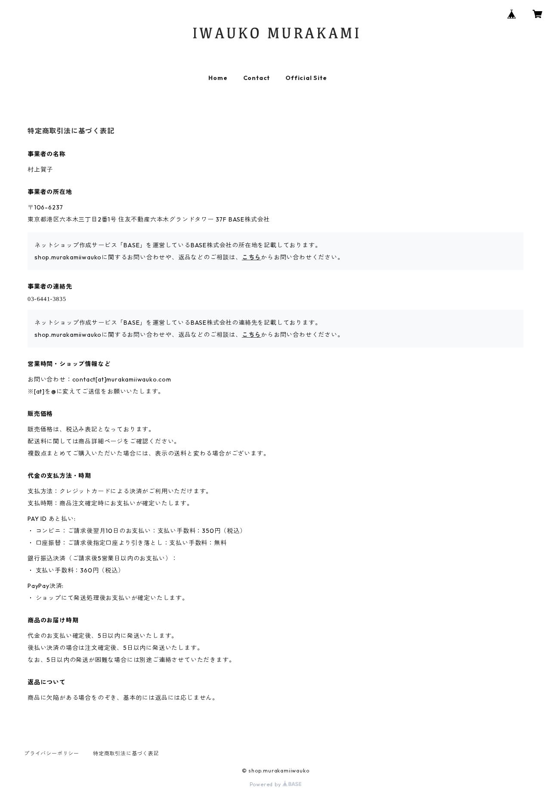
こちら (251, 257)
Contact (256, 78)
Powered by (266, 784)
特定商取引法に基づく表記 (126, 753)
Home (217, 78)
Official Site (306, 78)
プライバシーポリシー (51, 753)
